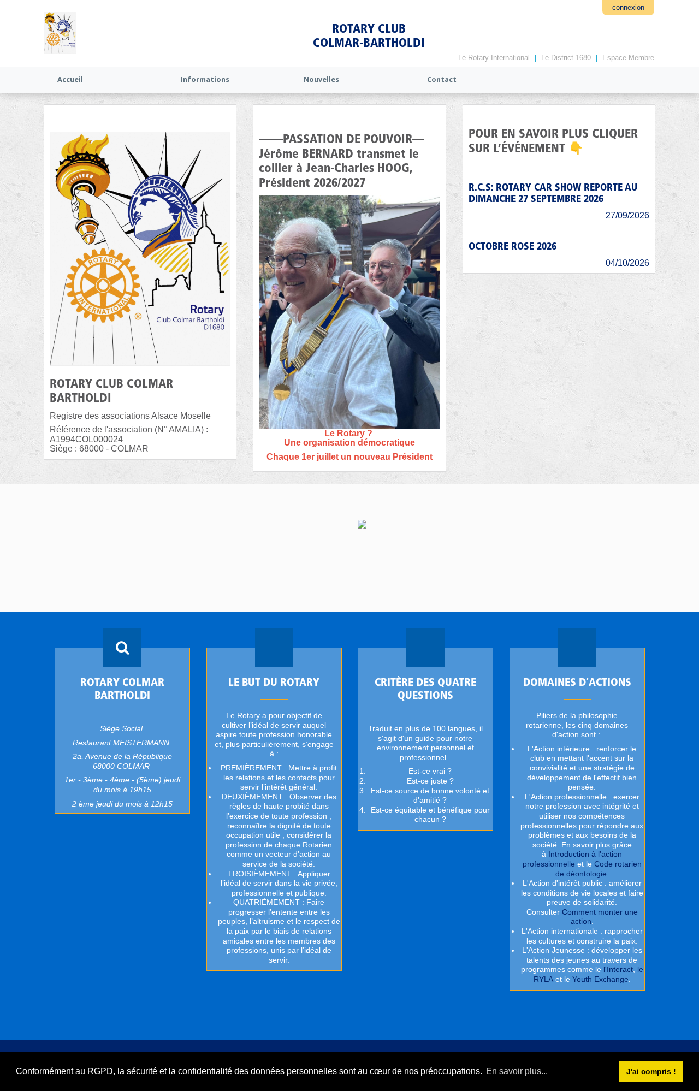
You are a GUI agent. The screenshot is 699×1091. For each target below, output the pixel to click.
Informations (205, 79)
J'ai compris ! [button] (651, 1071)
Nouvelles (321, 79)
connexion (628, 7)
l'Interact (617, 969)
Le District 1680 (566, 58)
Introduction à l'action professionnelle (572, 859)
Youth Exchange (600, 979)
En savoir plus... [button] (517, 1071)
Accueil (70, 79)
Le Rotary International (494, 58)
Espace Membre (628, 58)
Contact (442, 79)
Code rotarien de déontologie (598, 868)
